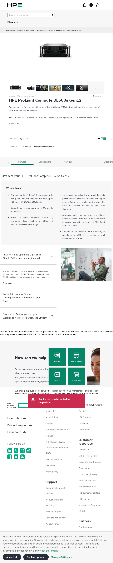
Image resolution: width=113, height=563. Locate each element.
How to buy (76, 380)
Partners (85, 521)
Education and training (90, 462)
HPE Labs (49, 435)
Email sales (14, 432)
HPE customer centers (89, 493)
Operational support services (55, 491)
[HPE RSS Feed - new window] (22, 456)
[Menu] (104, 5)
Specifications (25, 138)
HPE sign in (84, 499)
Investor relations (53, 459)
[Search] (51, 15)
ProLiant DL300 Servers (45, 30)
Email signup (85, 468)
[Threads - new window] (28, 450)
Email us (57, 380)
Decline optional (36, 557)
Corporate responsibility (57, 429)
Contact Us (84, 449)
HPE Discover (85, 417)
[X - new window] (16, 450)
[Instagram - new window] (22, 450)
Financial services (87, 480)
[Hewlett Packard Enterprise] (14, 5)
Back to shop (10, 30)
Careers (49, 423)
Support (51, 482)
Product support (76, 361)
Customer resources (86, 441)
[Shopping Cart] (85, 5)
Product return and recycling (54, 502)
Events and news (90, 405)
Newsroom (84, 429)
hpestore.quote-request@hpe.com (32, 381)
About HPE (50, 411)
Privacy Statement (47, 550)
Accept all (11, 557)
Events (82, 411)
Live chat (57, 361)
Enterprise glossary (88, 474)
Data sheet (13, 138)
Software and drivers (55, 517)
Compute (20, 30)
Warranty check (52, 524)
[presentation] (104, 163)
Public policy (51, 471)
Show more (14, 123)
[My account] (97, 5)
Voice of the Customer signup (89, 508)
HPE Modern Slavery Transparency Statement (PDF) (57, 447)
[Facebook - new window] (9, 456)
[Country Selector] (91, 5)
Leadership (50, 465)
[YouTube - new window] (16, 456)
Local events (85, 423)
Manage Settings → (61, 557)
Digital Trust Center (88, 455)
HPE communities (87, 486)
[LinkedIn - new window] (9, 450)
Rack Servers (30, 30)
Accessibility (51, 417)
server (31, 106)
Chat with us (26, 146)
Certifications (85, 527)
